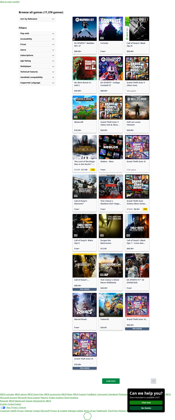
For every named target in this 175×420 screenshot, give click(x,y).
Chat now (146, 402)
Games (29, 400)
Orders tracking (56, 397)
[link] (85, 35)
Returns (44, 397)
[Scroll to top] (153, 381)
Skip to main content (10, 1)
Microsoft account (8, 397)
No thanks (146, 408)
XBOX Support (80, 394)
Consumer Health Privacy (12, 410)
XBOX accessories (52, 394)
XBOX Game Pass (35, 394)
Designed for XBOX (42, 400)
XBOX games (21, 394)
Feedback (91, 394)
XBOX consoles (7, 394)
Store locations (71, 397)
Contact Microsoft (41, 410)
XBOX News (66, 394)
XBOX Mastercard (17, 400)
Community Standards (107, 394)
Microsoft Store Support (29, 397)
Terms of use (90, 410)
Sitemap (28, 410)
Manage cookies (75, 410)
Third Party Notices (117, 410)
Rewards (4, 400)
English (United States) (10, 404)
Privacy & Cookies (58, 410)
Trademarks (101, 410)
